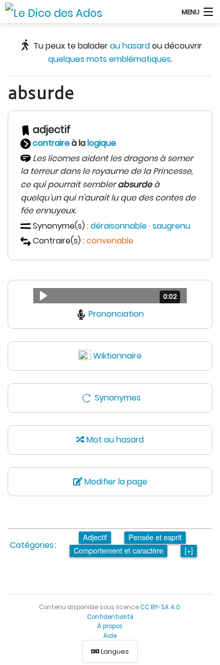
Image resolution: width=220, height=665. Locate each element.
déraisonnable (119, 226)
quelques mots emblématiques (109, 59)
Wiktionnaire (117, 356)
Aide (110, 636)
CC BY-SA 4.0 (160, 607)
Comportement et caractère (118, 550)
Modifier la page (114, 481)
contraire (51, 143)
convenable (110, 241)
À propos (110, 626)
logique (101, 143)
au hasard (130, 46)
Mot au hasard (114, 440)
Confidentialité (110, 617)
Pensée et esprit (155, 536)
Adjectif (95, 536)
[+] (189, 550)
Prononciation (116, 314)
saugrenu (171, 226)
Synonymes (118, 398)
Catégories (32, 545)
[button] (110, 295)
